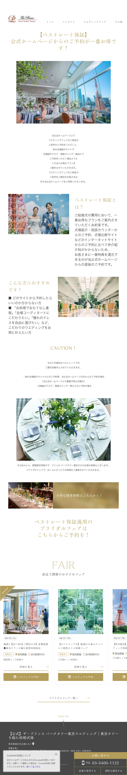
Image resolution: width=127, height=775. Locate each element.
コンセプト (68, 22)
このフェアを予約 (28, 677)
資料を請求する (113, 771)
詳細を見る (26, 666)
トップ (50, 22)
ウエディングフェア (95, 22)
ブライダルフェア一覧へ (63, 698)
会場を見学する (87, 771)
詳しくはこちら (33, 767)
